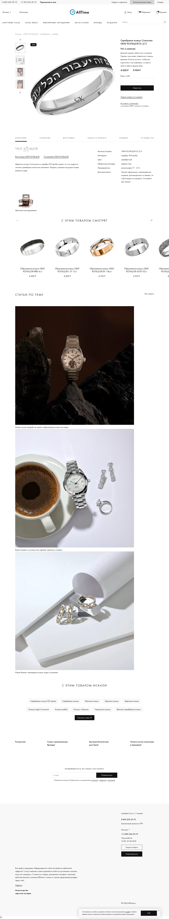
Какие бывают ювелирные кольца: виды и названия (36, 672)
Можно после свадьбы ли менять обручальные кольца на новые (41, 427)
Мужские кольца (112, 701)
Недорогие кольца (102, 709)
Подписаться (106, 775)
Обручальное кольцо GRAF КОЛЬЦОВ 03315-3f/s (136, 270)
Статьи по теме (29, 295)
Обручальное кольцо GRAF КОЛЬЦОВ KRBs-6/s (32, 270)
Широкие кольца (132, 701)
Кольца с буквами (81, 709)
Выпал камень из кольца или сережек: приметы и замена (38, 550)
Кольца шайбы (61, 709)
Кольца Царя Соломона (39, 709)
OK (148, 913)
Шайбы (55, 34)
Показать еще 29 (84, 717)
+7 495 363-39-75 (28, 2)
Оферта (18, 885)
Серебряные (45, 34)
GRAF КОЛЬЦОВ (31, 34)
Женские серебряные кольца (129, 709)
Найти (165, 22)
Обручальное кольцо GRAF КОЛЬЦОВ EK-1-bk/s (102, 270)
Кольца (18, 34)
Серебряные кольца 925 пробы (43, 701)
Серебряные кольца (70, 701)
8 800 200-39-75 (9, 2)
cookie (127, 912)
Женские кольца (92, 701)
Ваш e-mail (125, 76)
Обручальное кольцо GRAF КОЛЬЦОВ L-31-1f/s (67, 270)
